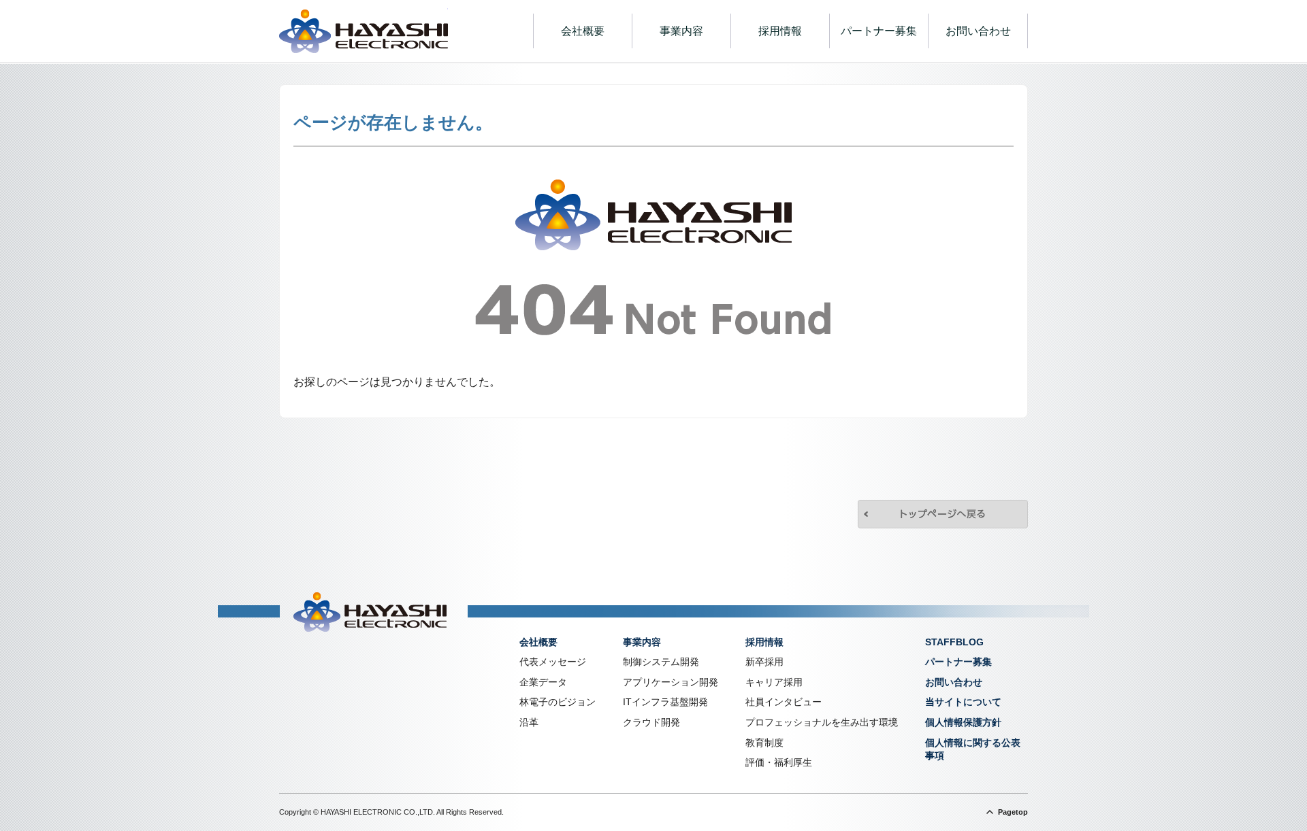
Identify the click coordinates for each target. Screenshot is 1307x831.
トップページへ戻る (943, 514)
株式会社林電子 (363, 31)
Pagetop (1013, 812)
